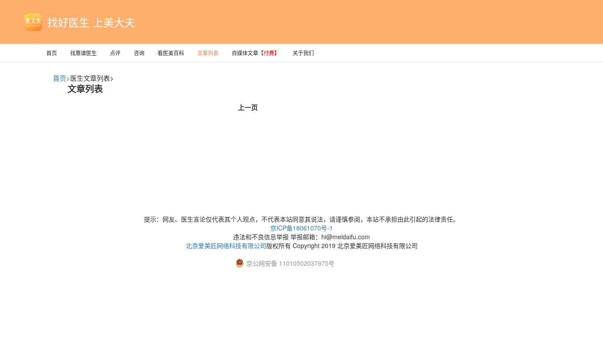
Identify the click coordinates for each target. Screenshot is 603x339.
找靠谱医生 (83, 52)
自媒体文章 (255, 52)
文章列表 (208, 52)
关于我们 (303, 52)
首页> (61, 78)
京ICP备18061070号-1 (301, 227)
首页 (51, 52)
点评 (115, 52)
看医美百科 (171, 52)
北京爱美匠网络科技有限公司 (226, 245)
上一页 (248, 107)
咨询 (139, 52)
